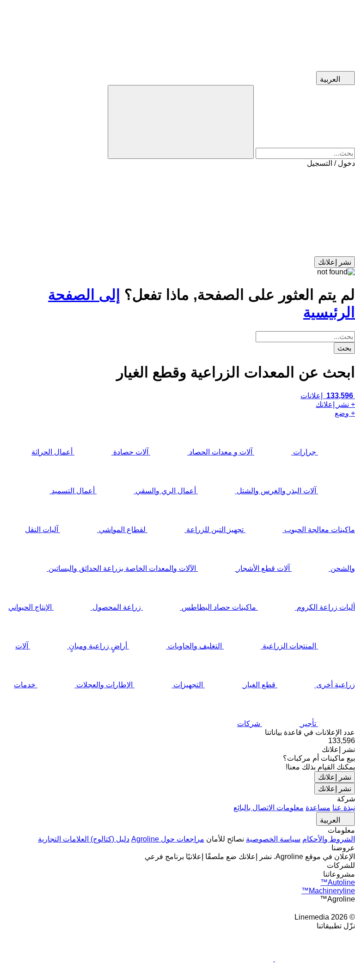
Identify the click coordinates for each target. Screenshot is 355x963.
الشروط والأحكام (328, 839)
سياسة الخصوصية (273, 839)
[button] (177, 212)
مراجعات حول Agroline (167, 839)
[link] (177, 741)
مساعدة (318, 808)
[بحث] (181, 122)
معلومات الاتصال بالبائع (268, 808)
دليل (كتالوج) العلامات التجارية (83, 839)
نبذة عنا (343, 808)
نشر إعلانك (334, 777)
